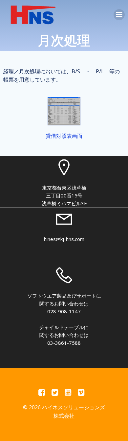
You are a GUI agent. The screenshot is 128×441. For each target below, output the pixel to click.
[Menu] (119, 14)
